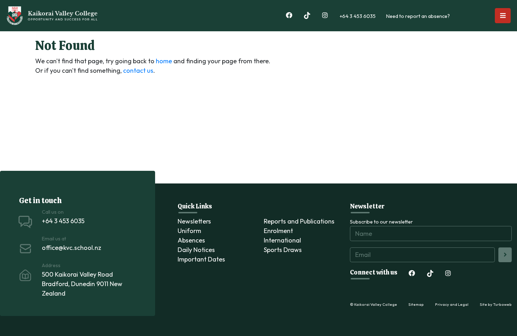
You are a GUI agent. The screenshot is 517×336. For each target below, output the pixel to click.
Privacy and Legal (451, 304)
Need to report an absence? (418, 16)
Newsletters (194, 221)
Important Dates (201, 259)
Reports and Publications (299, 221)
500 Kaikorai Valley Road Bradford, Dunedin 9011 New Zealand (82, 283)
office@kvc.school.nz (71, 248)
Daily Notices (196, 250)
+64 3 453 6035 (357, 16)
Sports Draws (283, 250)
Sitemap (416, 304)
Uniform (189, 231)
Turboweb (502, 304)
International (282, 240)
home (164, 61)
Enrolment (278, 231)
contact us (138, 70)
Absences (191, 240)
